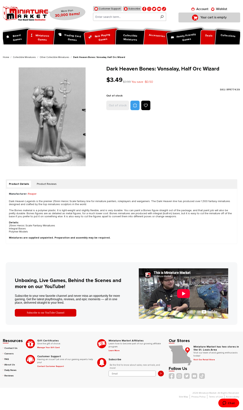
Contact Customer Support (50, 366)
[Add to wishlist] (145, 105)
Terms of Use (216, 396)
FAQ (6, 359)
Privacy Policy (198, 396)
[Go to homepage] (25, 13)
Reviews (9, 375)
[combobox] (125, 17)
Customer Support (109, 8)
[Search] (162, 17)
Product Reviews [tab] (47, 184)
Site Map (183, 396)
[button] (135, 105)
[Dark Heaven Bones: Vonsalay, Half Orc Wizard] (52, 117)
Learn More (114, 350)
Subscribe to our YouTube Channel (45, 312)
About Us (9, 364)
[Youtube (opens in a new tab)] (159, 8)
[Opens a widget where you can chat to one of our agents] (228, 403)
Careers (9, 353)
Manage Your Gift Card (48, 347)
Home (6, 57)
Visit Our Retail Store (204, 360)
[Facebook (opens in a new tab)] (144, 8)
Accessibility (232, 396)
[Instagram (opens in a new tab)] (149, 8)
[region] (52, 117)
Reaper (32, 193)
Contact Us (10, 348)
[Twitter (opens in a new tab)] (154, 8)
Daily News (10, 370)
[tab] (19, 184)
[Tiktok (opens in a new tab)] (164, 8)
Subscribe (134, 8)
